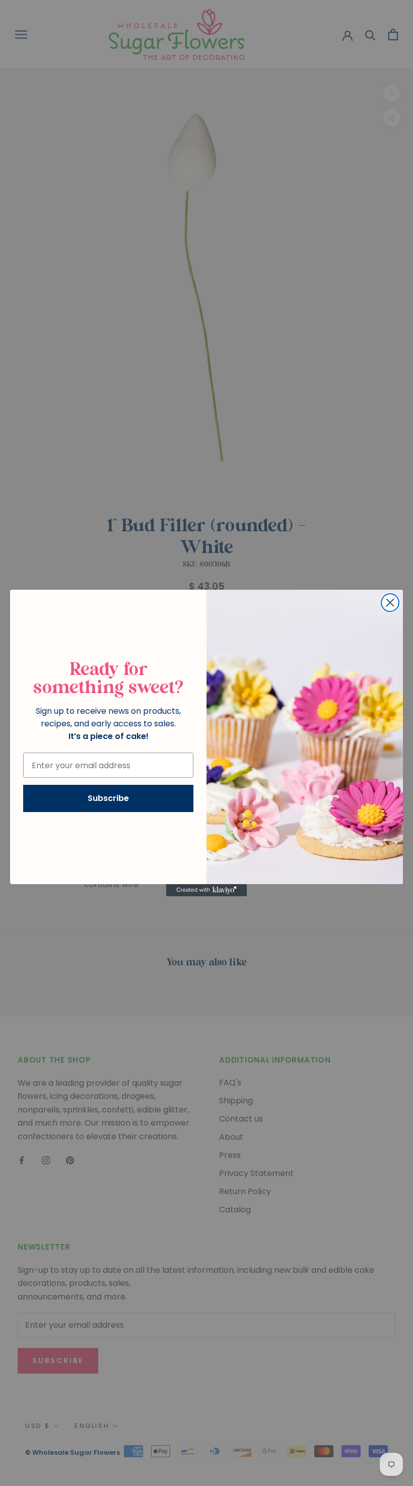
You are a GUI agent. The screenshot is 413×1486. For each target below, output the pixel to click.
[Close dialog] (390, 602)
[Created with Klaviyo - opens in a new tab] (206, 890)
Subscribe (108, 798)
